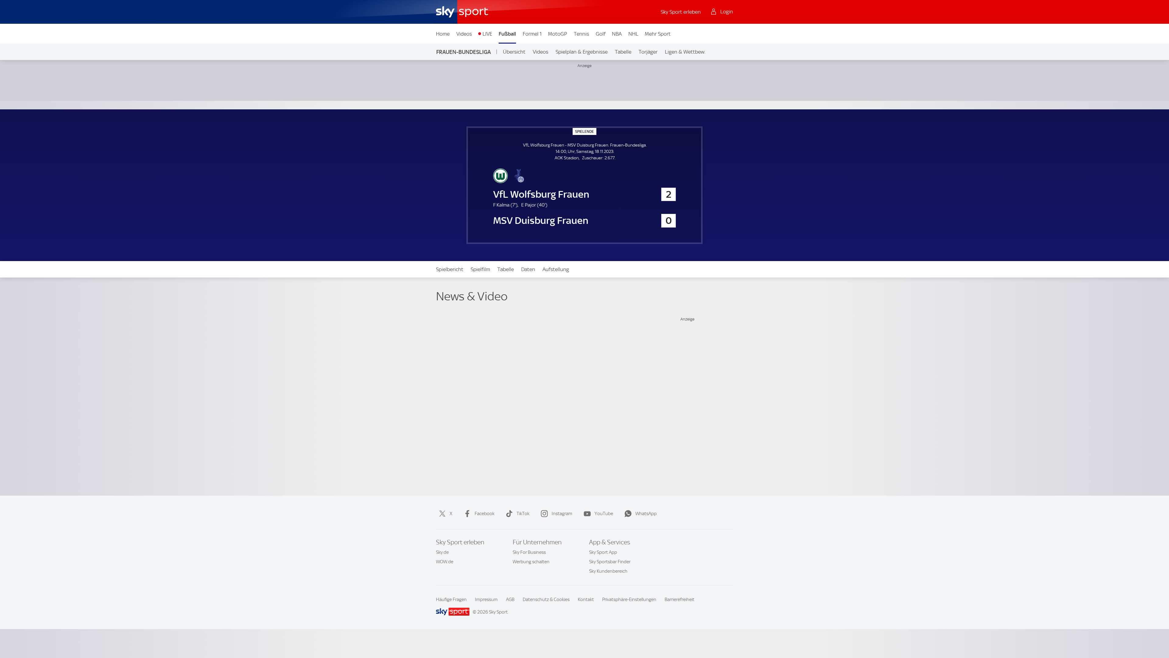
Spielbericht (449, 269)
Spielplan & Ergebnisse (582, 52)
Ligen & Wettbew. (685, 52)
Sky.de (442, 552)
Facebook (484, 513)
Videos (464, 34)
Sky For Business (529, 552)
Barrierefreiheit (679, 599)
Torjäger (648, 52)
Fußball (507, 34)
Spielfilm (480, 269)
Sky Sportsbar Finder (609, 561)
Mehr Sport (658, 34)
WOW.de (444, 561)
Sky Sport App (603, 552)
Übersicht (514, 52)
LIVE (487, 34)
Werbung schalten (531, 561)
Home (443, 34)
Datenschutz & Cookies (546, 599)
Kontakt (586, 599)
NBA (617, 34)
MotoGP (557, 34)
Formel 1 (532, 34)
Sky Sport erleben (681, 12)
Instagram (562, 513)
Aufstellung (555, 269)
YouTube (604, 513)
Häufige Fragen (451, 599)
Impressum (486, 599)
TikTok (523, 513)
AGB (510, 599)
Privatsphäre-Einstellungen (629, 599)
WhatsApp (646, 513)
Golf (601, 34)
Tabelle (623, 52)
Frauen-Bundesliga (463, 52)
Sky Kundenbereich (608, 571)
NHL (633, 34)
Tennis (581, 34)
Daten (528, 269)
